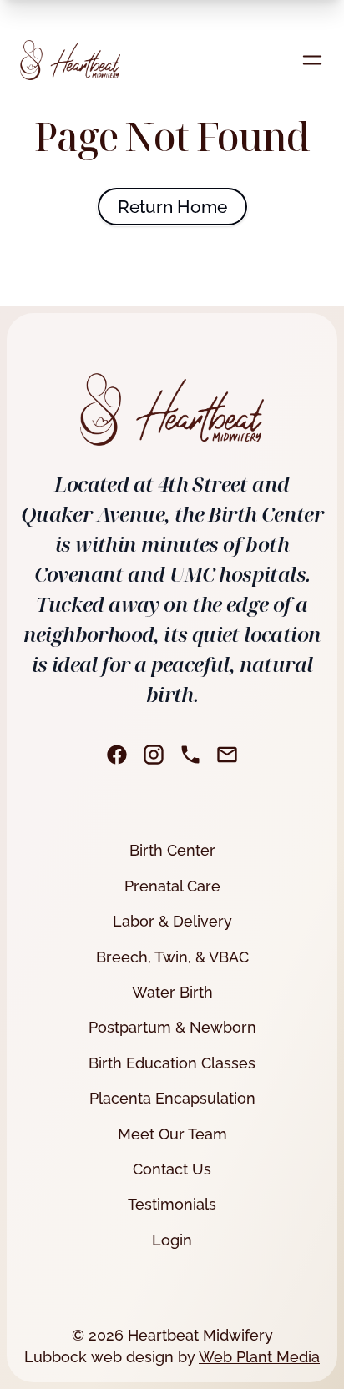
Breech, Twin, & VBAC (172, 957)
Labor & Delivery (172, 921)
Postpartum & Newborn (172, 1027)
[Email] (227, 754)
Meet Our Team (172, 1134)
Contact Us (172, 1169)
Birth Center (172, 850)
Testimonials (172, 1204)
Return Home (172, 206)
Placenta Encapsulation (172, 1098)
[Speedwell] (70, 60)
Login (172, 1240)
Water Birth (172, 992)
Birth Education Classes (172, 1063)
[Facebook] (117, 754)
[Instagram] (153, 754)
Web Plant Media (259, 1357)
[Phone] (190, 754)
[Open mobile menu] (312, 60)
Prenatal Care (172, 886)
